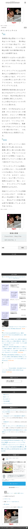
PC (9, 440)
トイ (25, 444)
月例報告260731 (13, 285)
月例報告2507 (6, 421)
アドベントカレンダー (18, 442)
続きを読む (23, 288)
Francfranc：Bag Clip (13, 236)
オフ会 (8, 444)
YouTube (16, 440)
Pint (11, 440)
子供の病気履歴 (6, 401)
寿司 (11, 446)
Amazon (2, 440)
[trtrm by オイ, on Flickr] (4, 140)
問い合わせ (6, 504)
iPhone (5, 440)
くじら (24, 440)
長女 (18, 448)
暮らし (22, 447)
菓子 (25, 27)
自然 (13, 448)
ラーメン (3, 446)
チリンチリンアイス (9, 30)
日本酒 (18, 446)
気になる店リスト (6, 399)
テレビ (22, 444)
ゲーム (14, 444)
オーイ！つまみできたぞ (13, 501)
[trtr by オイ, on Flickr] (3, 34)
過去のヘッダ (6, 396)
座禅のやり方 (6, 394)
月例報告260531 (22, 298)
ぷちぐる (13, 442)
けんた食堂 (4, 442)
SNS (13, 440)
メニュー (25, 3)
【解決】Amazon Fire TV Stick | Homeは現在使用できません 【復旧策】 (14, 335)
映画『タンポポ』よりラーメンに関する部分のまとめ (14, 425)
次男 (8, 449)
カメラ (11, 444)
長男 (25, 449)
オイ (17, 431)
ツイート (18, 444)
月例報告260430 (22, 305)
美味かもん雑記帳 (12, 2)
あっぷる (20, 440)
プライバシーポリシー (7, 403)
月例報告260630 (22, 292)
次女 (5, 448)
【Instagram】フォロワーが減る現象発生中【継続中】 (14, 415)
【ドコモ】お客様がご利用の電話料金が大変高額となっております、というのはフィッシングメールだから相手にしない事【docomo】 (14, 358)
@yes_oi (20, 507)
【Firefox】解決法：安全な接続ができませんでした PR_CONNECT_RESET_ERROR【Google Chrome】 (14, 370)
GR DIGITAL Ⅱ (10, 240)
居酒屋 (13, 446)
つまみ (9, 442)
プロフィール (7, 498)
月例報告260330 (13, 313)
